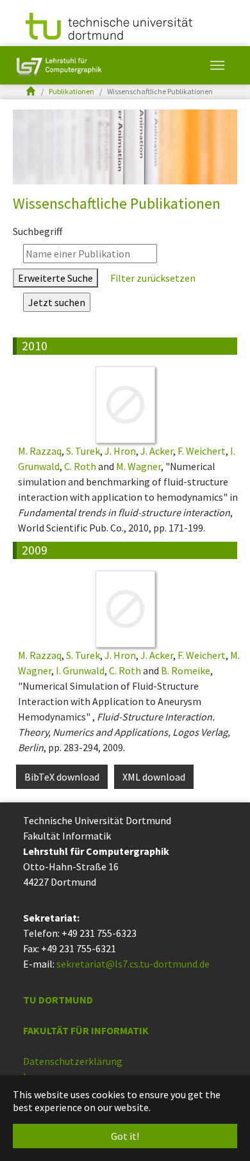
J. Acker (156, 450)
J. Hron (120, 450)
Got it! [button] (125, 1136)
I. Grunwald (80, 670)
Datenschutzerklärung (72, 1061)
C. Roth (80, 466)
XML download (153, 776)
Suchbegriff (37, 231)
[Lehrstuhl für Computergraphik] (58, 65)
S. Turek (83, 450)
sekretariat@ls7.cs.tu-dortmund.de (133, 963)
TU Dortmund (58, 999)
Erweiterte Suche (55, 278)
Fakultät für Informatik (86, 1030)
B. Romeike (185, 670)
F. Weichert (202, 450)
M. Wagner (138, 466)
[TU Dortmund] (109, 25)
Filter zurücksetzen (152, 278)
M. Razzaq (40, 450)
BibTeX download (61, 776)
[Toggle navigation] (217, 65)
